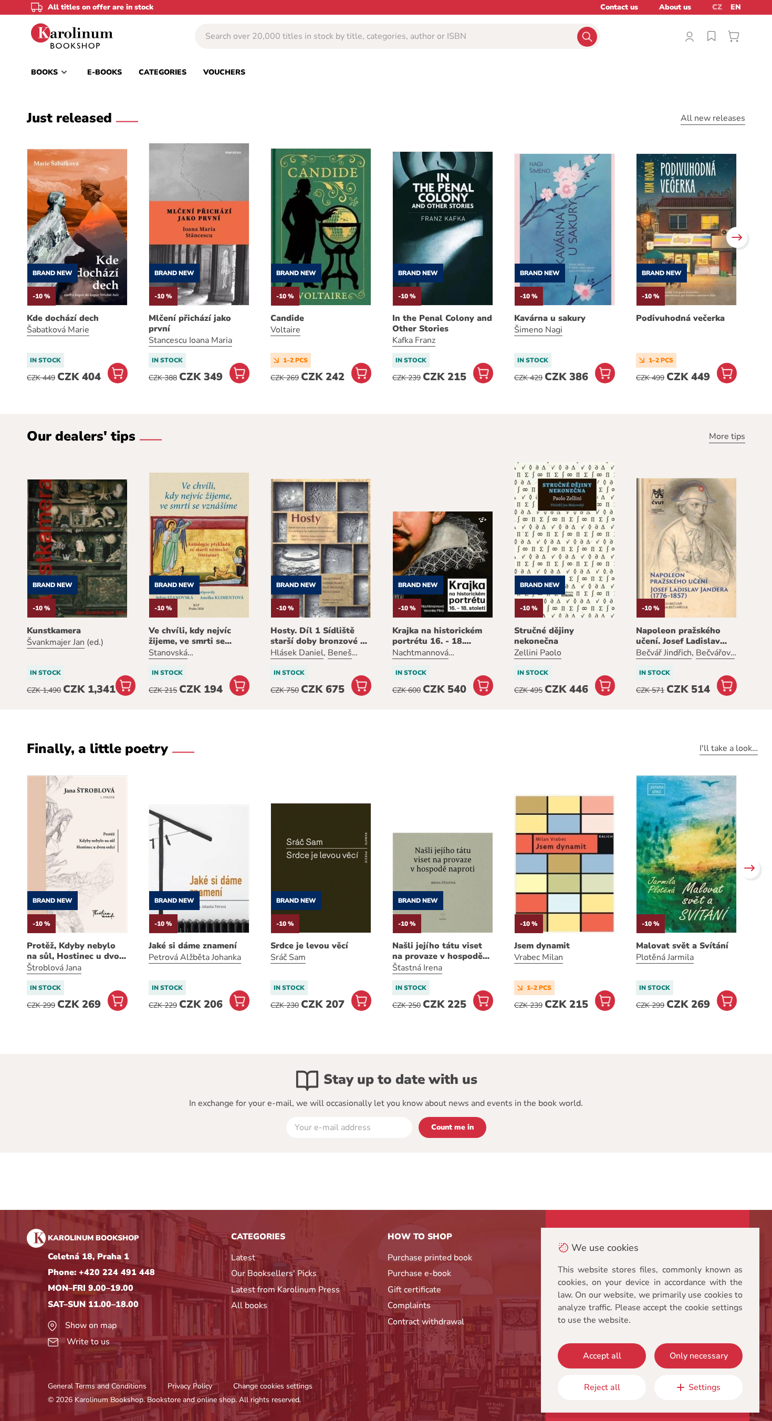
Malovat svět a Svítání (682, 946)
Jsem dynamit (542, 946)
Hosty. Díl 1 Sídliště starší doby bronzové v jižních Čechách (317, 635)
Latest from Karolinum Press (285, 1289)
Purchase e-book (419, 1273)
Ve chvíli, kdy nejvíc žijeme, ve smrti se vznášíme (190, 635)
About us (675, 7)
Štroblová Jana (54, 968)
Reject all (602, 1387)
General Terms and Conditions (97, 1386)
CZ (717, 7)
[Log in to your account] (689, 36)
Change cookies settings (272, 1386)
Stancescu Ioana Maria (190, 340)
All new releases (713, 118)
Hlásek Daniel (297, 653)
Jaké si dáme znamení (193, 946)
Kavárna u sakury (550, 318)
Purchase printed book (430, 1257)
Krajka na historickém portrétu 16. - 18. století (437, 635)
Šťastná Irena (417, 968)
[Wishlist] (711, 36)
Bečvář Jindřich (664, 653)
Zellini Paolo (537, 653)
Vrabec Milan (538, 957)
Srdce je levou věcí (309, 946)
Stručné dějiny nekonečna (544, 635)
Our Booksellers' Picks (274, 1273)
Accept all (602, 1356)
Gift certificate (414, 1289)
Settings (704, 1387)
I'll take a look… (729, 748)
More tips (727, 436)
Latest (243, 1257)
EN (736, 7)
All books (249, 1305)
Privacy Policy (190, 1386)
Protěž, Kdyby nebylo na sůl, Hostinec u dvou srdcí (75, 951)
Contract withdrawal (426, 1322)
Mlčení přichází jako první (190, 323)
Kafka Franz (413, 340)
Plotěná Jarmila (665, 957)
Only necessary (699, 1356)
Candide (287, 318)
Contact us (619, 7)
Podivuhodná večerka (680, 318)
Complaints (409, 1305)
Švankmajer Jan (56, 642)
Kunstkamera (54, 630)
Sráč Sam (288, 957)
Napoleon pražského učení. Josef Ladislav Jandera (678, 635)
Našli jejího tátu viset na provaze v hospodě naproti (437, 951)
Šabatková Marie (58, 330)
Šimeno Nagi (538, 330)
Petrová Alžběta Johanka (195, 957)
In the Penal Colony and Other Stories (442, 323)
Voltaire (285, 330)
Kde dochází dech (63, 318)
